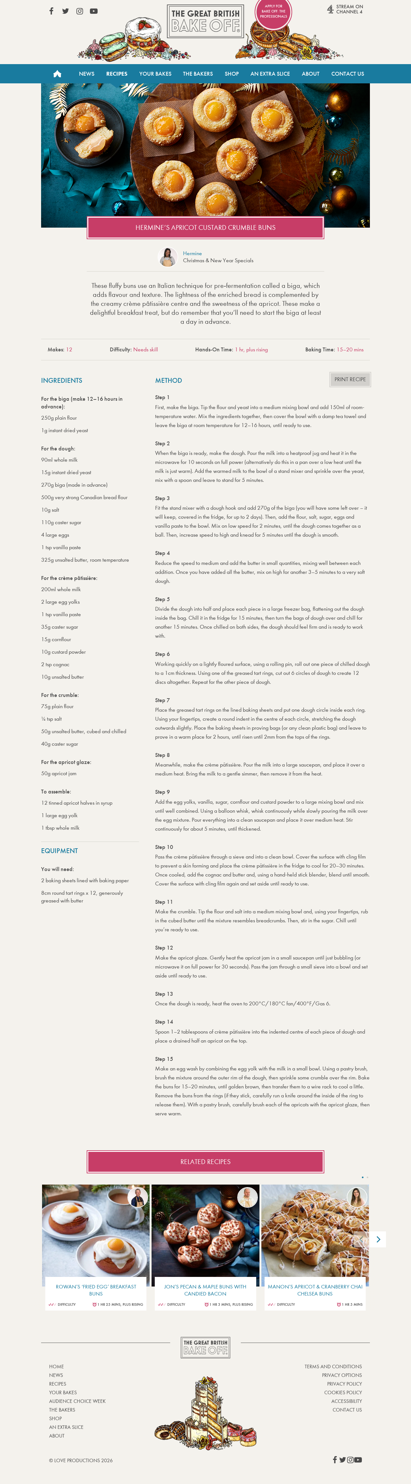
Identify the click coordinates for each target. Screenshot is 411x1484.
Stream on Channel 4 (332, 12)
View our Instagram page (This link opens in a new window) (79, 11)
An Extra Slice (270, 73)
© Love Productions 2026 (81, 1460)
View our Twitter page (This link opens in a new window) (65, 11)
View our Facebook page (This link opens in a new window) (51, 11)
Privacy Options (342, 1375)
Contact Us (347, 73)
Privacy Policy (344, 1384)
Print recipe (350, 379)
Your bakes (63, 1392)
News (86, 73)
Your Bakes (155, 73)
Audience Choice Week (77, 1401)
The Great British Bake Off (205, 21)
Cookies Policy (343, 1392)
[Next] (378, 1239)
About (310, 73)
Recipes (116, 73)
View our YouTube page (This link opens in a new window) (94, 11)
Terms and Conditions (333, 1366)
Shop (232, 73)
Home (57, 73)
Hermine (192, 253)
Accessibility (346, 1401)
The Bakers (198, 73)
